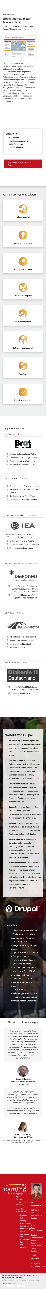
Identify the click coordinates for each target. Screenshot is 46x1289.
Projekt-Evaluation (15, 147)
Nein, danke (21, 1286)
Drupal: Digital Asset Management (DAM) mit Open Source (24, 945)
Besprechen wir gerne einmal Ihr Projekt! (20, 163)
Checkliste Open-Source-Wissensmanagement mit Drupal (23, 982)
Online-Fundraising (15, 144)
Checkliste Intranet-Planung (25, 930)
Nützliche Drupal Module (24, 960)
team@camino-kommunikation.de (38, 1263)
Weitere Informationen (9, 1284)
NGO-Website (13, 138)
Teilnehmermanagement (18, 141)
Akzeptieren (9, 1286)
